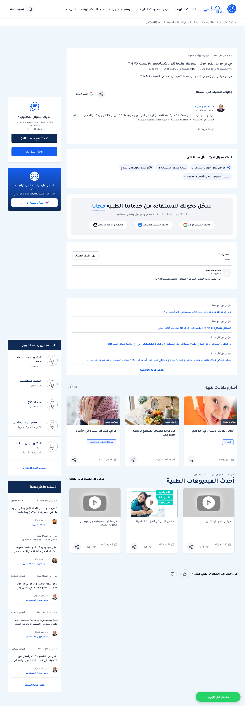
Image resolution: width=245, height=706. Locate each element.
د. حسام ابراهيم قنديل (27, 422)
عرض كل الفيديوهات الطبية (86, 479)
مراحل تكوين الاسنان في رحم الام (213, 431)
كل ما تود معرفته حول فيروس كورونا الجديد (98, 523)
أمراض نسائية (18, 576)
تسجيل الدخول (16, 9)
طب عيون (36, 385)
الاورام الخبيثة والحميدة (179, 22)
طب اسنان (36, 366)
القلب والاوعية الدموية (30, 427)
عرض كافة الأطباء (34, 468)
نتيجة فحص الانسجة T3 (172, 168)
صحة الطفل (17, 500)
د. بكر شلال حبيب (204, 106)
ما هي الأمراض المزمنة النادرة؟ (155, 521)
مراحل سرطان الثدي (218, 521)
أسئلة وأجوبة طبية (206, 22)
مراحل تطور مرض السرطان (208, 168)
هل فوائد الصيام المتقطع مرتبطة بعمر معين (154, 433)
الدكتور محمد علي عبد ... (38, 524)
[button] (185, 9)
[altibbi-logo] (219, 9)
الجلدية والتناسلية (32, 452)
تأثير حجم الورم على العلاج (136, 168)
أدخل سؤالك (34, 151)
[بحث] (30, 9)
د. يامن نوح (34, 402)
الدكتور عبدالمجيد (31, 381)
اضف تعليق (82, 255)
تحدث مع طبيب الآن (34, 138)
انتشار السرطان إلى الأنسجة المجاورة (207, 177)
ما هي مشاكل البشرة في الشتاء (96, 431)
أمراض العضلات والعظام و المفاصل (40, 539)
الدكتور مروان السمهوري (37, 600)
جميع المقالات (75, 387)
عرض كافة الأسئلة (152, 370)
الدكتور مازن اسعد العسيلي (36, 563)
